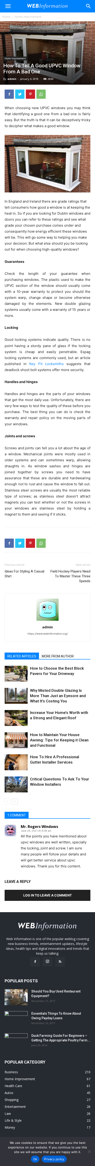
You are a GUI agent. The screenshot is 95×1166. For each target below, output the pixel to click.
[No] (89, 1151)
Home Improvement (28, 17)
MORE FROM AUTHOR (58, 656)
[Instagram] (47, 961)
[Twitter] (19, 94)
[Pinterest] (30, 94)
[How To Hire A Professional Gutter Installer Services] (16, 762)
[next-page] (15, 801)
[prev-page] (7, 801)
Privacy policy (54, 1159)
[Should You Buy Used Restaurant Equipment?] (16, 997)
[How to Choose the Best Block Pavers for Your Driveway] (16, 674)
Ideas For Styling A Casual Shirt (24, 573)
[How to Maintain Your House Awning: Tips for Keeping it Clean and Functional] (16, 740)
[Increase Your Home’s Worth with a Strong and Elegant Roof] (16, 718)
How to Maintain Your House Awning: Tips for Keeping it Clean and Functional (59, 740)
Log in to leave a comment (47, 895)
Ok (35, 1159)
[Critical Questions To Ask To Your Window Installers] (16, 784)
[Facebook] (9, 94)
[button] (88, 6)
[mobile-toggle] (7, 6)
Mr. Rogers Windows (39, 826)
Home (6, 17)
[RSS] (60, 961)
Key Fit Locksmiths (46, 364)
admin (11, 79)
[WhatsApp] (41, 94)
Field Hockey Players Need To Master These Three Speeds (70, 576)
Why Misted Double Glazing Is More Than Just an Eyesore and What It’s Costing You (58, 695)
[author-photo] (47, 621)
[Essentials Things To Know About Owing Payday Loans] (16, 1019)
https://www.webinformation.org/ (47, 633)
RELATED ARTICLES (21, 656)
